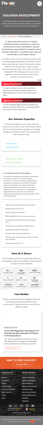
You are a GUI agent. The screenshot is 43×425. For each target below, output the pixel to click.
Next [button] (41, 80)
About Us (4, 377)
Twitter (16, 405)
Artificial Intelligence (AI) (29, 395)
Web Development (27, 383)
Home (3, 36)
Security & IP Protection (8, 389)
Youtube (32, 405)
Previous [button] (38, 80)
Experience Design (27, 389)
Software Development (28, 380)
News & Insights (6, 386)
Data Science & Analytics (29, 392)
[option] (21, 97)
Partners (4, 383)
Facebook (21, 405)
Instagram (27, 405)
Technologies (11, 36)
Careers (4, 395)
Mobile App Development (29, 386)
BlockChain (25, 398)
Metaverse (25, 401)
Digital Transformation (28, 377)
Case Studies (5, 380)
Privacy (4, 398)
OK (32, 421)
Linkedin (10, 405)
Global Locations (6, 392)
